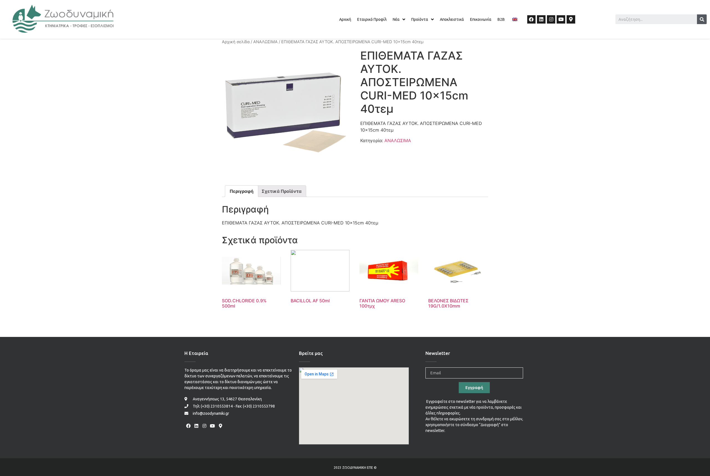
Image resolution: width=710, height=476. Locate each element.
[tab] (241, 191)
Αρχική (345, 19)
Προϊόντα (419, 19)
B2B (501, 19)
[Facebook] (531, 19)
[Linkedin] (541, 19)
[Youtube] (561, 19)
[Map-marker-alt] (571, 19)
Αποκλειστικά (452, 19)
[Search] (702, 19)
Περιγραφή (241, 191)
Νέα (396, 19)
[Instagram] (551, 19)
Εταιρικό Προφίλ (372, 19)
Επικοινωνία (480, 19)
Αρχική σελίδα (236, 41)
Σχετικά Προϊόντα (281, 191)
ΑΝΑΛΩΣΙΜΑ (265, 41)
